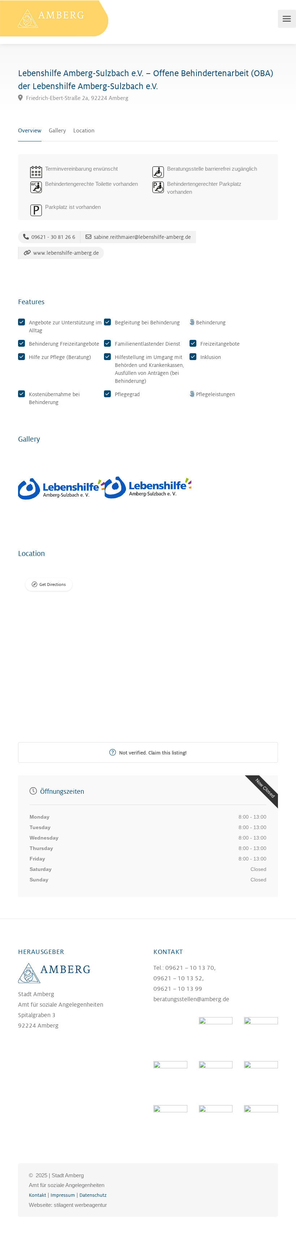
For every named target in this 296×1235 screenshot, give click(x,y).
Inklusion (210, 357)
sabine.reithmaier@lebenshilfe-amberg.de (141, 237)
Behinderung (211, 322)
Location (84, 131)
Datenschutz (92, 1195)
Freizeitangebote (220, 344)
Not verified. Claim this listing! (152, 753)
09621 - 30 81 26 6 (52, 237)
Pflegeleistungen (215, 394)
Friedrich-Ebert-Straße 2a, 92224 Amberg (76, 98)
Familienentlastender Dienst (147, 344)
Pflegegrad (127, 394)
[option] (61, 489)
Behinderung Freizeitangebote (64, 344)
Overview (30, 131)
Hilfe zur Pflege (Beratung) (60, 357)
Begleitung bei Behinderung (147, 322)
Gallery (57, 131)
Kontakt (37, 1195)
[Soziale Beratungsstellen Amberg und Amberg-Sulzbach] (54, 18)
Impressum (63, 1195)
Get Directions (52, 584)
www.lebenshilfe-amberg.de (65, 253)
